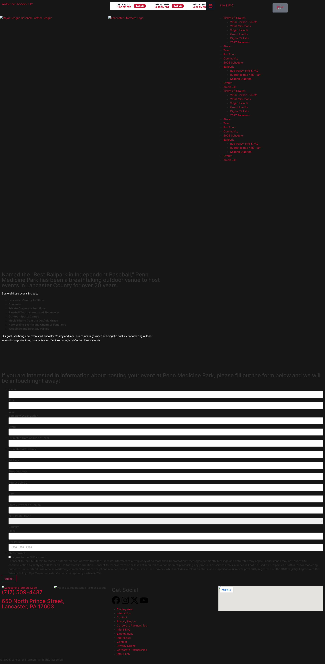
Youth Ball (229, 87)
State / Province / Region (24, 504)
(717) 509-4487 (22, 592)
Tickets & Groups (234, 18)
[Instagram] (125, 600)
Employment (125, 609)
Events (227, 82)
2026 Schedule (233, 62)
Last (11, 411)
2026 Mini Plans (240, 26)
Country (13, 526)
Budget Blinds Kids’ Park (245, 74)
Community (230, 58)
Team (226, 50)
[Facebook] (116, 600)
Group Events (239, 34)
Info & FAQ (226, 5)
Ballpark (228, 66)
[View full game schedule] (210, 6)
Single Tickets (239, 30)
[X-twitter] (134, 600)
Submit (9, 578)
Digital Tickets (239, 38)
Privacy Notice (126, 621)
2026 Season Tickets (243, 22)
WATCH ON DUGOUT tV (17, 3)
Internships (124, 613)
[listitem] (129, 6)
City (11, 493)
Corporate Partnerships (132, 625)
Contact (122, 617)
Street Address (18, 471)
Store (226, 46)
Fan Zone (229, 54)
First (11, 400)
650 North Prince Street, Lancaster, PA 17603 (33, 604)
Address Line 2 (18, 482)
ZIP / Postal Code (19, 516)
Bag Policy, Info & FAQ (244, 70)
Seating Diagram (241, 78)
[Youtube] (144, 600)
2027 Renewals (240, 42)
